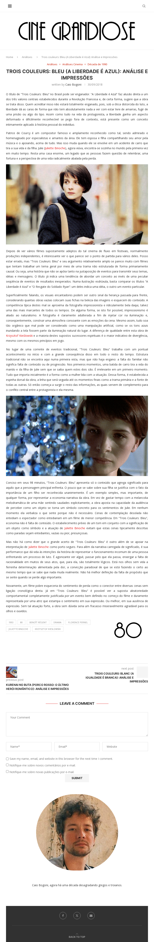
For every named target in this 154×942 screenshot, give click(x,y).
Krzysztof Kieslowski (48, 628)
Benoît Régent (38, 622)
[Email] (91, 915)
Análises (27, 57)
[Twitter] (77, 915)
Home (9, 57)
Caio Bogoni (73, 84)
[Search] (144, 6)
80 (21, 622)
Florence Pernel (78, 622)
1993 (11, 622)
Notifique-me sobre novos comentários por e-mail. (42, 765)
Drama (57, 622)
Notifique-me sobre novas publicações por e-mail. (41, 772)
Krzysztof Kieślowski (19, 335)
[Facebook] (63, 915)
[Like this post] (81, 658)
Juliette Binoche (55, 148)
